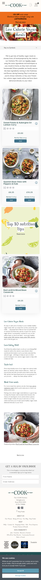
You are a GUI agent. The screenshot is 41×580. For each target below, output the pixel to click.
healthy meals (31, 61)
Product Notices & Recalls (20, 527)
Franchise (16, 533)
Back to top (20, 455)
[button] (36, 123)
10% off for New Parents (14, 535)
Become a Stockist (25, 533)
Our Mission (8, 519)
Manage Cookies (20, 575)
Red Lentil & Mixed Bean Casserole (14, 291)
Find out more (21, 22)
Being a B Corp (17, 519)
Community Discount (28, 535)
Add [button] (20, 141)
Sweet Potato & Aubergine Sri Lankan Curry (17, 123)
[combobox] (30, 5)
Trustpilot (34, 542)
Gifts (26, 524)
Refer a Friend (20, 537)
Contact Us (11, 524)
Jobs (11, 533)
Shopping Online (19, 524)
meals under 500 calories (11, 337)
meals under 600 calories (27, 337)
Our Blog (25, 519)
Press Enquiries (33, 524)
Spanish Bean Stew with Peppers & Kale (14, 183)
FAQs (5, 524)
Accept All (20, 570)
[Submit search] (31, 5)
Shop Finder (32, 519)
